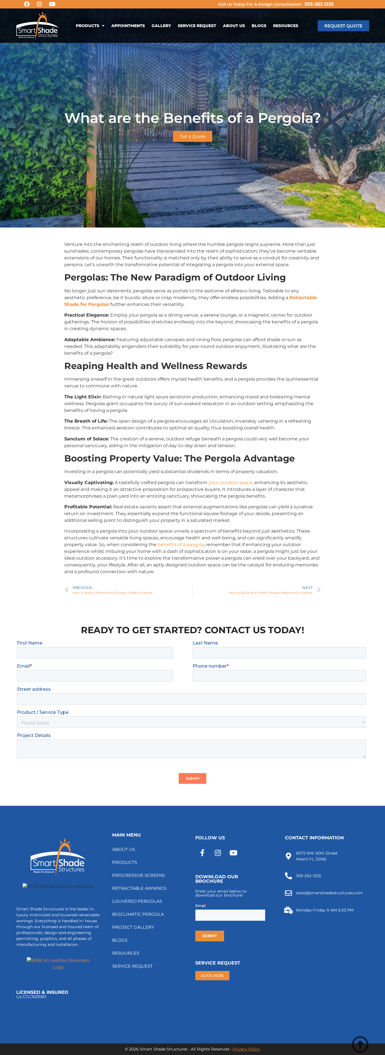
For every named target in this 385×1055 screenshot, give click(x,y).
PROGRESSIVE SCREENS (138, 875)
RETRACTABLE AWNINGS (139, 888)
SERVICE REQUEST (197, 25)
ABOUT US (234, 25)
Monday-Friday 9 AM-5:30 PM (325, 910)
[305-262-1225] (288, 875)
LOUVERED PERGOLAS (137, 901)
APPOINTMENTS (128, 25)
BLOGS (259, 25)
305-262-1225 (319, 4)
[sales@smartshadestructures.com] (288, 893)
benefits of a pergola (181, 544)
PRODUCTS (87, 25)
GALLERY (161, 25)
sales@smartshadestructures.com (329, 892)
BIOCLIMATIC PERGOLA (138, 914)
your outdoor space (231, 482)
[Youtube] (52, 4)
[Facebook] (27, 4)
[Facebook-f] (202, 853)
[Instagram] (39, 4)
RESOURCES (285, 25)
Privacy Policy (246, 1049)
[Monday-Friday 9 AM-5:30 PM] (288, 910)
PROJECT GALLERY (133, 927)
